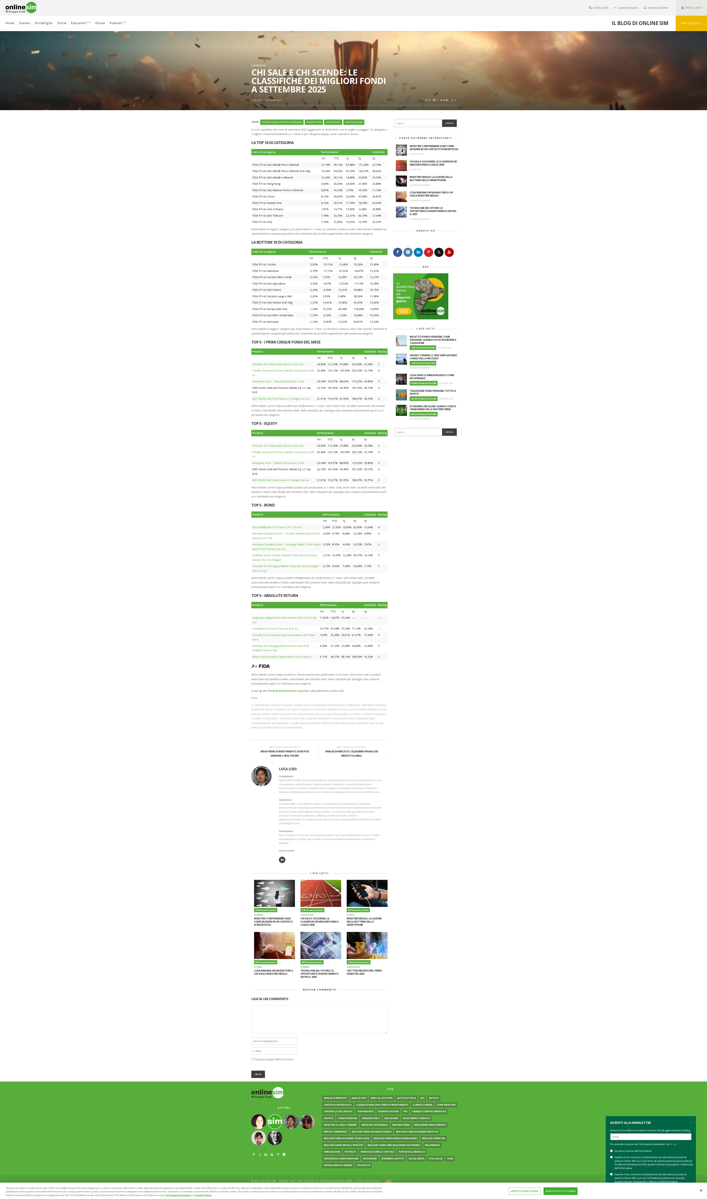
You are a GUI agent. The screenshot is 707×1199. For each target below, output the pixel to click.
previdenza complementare (341, 1158)
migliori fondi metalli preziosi (343, 1145)
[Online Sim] (267, 1092)
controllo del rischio (338, 1111)
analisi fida (358, 1098)
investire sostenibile (374, 1124)
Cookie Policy (203, 1195)
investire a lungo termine (340, 1124)
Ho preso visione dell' (273, 1059)
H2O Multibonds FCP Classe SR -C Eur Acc (277, 527)
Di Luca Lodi (415, 169)
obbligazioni (332, 1151)
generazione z (371, 1118)
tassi (450, 1158)
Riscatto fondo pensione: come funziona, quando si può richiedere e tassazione (433, 340)
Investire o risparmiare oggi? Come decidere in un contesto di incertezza (273, 921)
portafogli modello (412, 1151)
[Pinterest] (428, 252)
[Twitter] (439, 252)
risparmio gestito (354, 122)
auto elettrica (406, 1098)
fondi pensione (347, 1118)
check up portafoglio (338, 1104)
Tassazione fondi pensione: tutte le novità (433, 392)
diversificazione (388, 1111)
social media (416, 1158)
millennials (432, 1145)
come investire (333, 122)
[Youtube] (449, 252)
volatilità (363, 1165)
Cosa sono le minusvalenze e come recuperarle (432, 376)
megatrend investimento (430, 1124)
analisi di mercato (335, 1098)
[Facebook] (397, 252)
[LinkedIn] (418, 252)
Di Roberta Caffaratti (420, 185)
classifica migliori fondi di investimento (282, 122)
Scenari (258, 914)
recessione (370, 1158)
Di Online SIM (416, 153)
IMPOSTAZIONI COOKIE (524, 1191)
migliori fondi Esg (433, 1138)
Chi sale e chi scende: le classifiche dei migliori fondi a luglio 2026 (319, 921)
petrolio (350, 1151)
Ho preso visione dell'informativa (633, 1151)
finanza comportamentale (429, 1111)
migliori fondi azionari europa (371, 1131)
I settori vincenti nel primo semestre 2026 (364, 972)
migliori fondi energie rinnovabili (396, 1138)
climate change (422, 1104)
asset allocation (381, 1098)
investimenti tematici (416, 1118)
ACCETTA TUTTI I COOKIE (561, 1191)
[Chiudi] (701, 1190)
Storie (350, 914)
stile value (436, 1158)
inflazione (391, 1118)
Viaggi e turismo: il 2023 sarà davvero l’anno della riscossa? (433, 356)
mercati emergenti (335, 1131)
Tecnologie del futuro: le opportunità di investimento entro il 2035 (319, 974)
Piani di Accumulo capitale (377, 1151)
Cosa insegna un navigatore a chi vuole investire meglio (273, 972)
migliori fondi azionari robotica (417, 1131)
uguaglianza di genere (338, 1165)
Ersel (349, 1181)
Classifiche (258, 65)
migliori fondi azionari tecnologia (346, 1138)
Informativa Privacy (178, 1195)
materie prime (401, 1124)
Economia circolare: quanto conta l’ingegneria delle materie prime (433, 407)
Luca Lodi (256, 100)
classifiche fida (313, 122)
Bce (422, 1098)
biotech (434, 1098)
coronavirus (365, 1111)
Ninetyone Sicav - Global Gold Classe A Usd (278, 381)
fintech (328, 1118)
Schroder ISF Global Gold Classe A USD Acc (278, 364)
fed (405, 1111)
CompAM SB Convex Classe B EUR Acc (275, 628)
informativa (286, 1059)
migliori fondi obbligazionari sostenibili (394, 1145)
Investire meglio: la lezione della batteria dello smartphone (364, 921)
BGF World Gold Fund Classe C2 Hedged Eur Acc (281, 398)
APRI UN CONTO (691, 23)
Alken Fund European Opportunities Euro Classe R (282, 656)
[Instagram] (408, 252)
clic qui (673, 1144)
